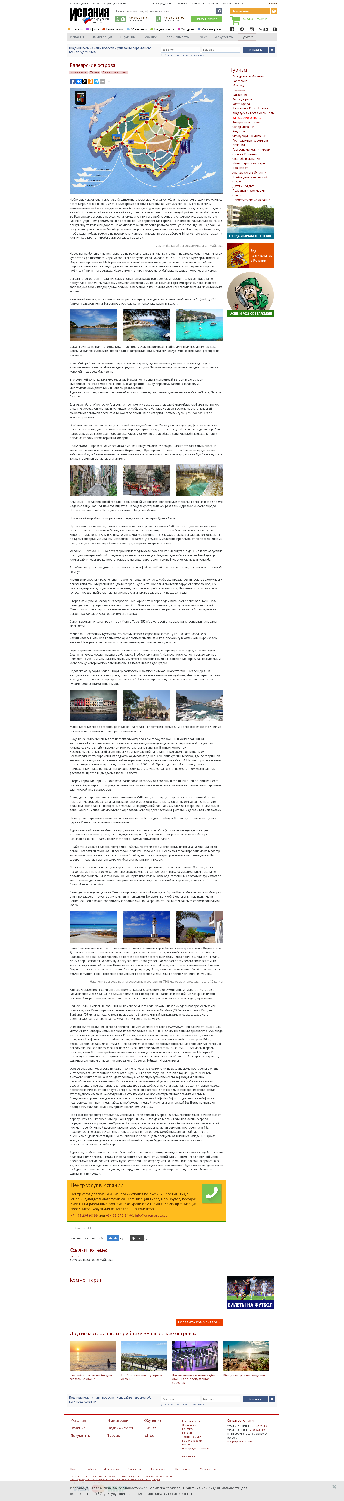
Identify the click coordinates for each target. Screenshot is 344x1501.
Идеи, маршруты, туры (248, 163)
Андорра (238, 131)
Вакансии (213, 3)
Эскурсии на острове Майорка (91, 1260)
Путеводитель (183, 1469)
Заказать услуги (255, 18)
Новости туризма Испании (251, 200)
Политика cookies (107, 1476)
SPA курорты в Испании (249, 136)
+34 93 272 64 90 (174, 17)
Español (272, 3)
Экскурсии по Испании (248, 76)
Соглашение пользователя (83, 1476)
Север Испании (243, 127)
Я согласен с (184, 55)
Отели (236, 195)
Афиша (94, 29)
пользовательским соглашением (190, 55)
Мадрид (238, 85)
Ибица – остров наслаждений (244, 1375)
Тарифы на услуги (192, 1436)
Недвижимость (164, 29)
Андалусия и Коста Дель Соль (253, 113)
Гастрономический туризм (251, 149)
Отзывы (187, 1444)
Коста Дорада (242, 99)
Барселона (239, 81)
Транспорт (240, 168)
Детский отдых (243, 186)
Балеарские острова (246, 118)
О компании (181, 3)
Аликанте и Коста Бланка (250, 108)
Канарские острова (246, 122)
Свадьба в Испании (246, 159)
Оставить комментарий (199, 1322)
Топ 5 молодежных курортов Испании (141, 1377)
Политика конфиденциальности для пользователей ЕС (146, 1476)
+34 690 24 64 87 (139, 17)
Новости (77, 29)
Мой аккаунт (189, 1456)
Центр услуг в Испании (115, 3)
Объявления (139, 29)
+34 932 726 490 (259, 1425)
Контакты (198, 3)
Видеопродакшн (161, 3)
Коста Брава (241, 104)
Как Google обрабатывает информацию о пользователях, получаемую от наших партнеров (115, 1479)
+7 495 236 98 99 (84, 1215)
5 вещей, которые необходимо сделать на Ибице (92, 1377)
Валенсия (238, 90)
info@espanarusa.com (153, 1215)
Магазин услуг (211, 29)
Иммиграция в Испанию (195, 1448)
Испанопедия (114, 29)
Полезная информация (248, 190)
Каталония (239, 95)
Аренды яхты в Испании (249, 172)
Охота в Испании (244, 154)
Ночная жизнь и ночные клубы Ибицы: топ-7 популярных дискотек (193, 1379)
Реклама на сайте (233, 3)
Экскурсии (187, 29)
